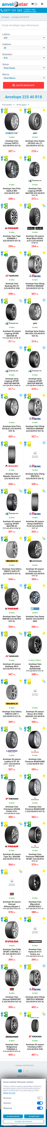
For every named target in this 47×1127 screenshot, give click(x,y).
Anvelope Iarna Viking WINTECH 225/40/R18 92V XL (35, 476)
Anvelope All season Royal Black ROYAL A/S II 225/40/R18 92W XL (35, 239)
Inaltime (6, 44)
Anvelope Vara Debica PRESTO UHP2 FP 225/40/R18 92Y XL (11, 571)
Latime (6, 34)
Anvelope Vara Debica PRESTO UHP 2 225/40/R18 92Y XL (11, 714)
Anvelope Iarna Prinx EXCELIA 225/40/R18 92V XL (11, 428)
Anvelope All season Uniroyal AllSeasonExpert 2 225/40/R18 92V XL (12, 905)
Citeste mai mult (9, 1093)
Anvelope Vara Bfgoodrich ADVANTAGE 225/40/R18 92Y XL (35, 667)
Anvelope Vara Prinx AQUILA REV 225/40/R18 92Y (12, 190)
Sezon (5, 64)
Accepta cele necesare (23, 1121)
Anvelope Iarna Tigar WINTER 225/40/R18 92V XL (11, 618)
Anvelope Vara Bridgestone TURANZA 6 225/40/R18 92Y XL (12, 1048)
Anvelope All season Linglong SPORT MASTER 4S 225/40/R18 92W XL (12, 334)
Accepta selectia (13, 1116)
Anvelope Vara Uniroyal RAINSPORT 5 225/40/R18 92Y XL (12, 999)
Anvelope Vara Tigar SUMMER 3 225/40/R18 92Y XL (12, 238)
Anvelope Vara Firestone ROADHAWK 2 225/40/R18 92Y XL (35, 809)
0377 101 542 (13, 10)
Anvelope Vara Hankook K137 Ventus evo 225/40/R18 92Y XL (35, 953)
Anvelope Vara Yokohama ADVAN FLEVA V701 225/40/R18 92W (12, 810)
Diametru (7, 54)
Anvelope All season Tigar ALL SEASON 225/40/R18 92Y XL (12, 856)
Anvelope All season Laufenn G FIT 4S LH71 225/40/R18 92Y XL (12, 762)
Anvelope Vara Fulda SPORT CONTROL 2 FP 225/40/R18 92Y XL (12, 953)
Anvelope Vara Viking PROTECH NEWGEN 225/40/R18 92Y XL (35, 286)
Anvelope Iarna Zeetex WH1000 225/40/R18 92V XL (35, 333)
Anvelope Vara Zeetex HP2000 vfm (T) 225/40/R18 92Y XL (35, 143)
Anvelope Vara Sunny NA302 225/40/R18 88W (35, 618)
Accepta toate (34, 1116)
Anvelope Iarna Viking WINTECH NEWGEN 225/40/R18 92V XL (35, 999)
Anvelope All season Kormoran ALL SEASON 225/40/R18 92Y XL (34, 572)
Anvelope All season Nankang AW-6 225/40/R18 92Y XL (12, 666)
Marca (5, 74)
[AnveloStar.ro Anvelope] (15, 4)
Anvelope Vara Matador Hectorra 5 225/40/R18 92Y (11, 476)
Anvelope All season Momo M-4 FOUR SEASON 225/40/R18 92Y (34, 715)
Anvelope (5, 17)
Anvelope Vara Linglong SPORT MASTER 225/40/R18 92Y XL (35, 192)
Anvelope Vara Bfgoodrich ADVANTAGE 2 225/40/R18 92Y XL (35, 905)
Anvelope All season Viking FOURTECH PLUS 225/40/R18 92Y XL (35, 525)
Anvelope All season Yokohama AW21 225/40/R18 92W (35, 1046)
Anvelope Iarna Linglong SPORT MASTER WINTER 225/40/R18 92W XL (12, 382)
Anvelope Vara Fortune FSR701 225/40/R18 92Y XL (12, 143)
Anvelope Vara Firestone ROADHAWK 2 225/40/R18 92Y (35, 761)
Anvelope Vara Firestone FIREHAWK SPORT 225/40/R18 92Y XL (35, 858)
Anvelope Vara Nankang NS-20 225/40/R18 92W (12, 286)
